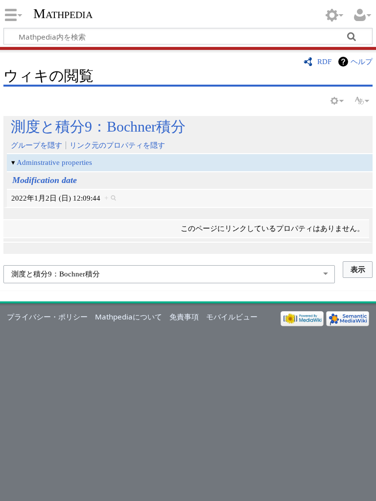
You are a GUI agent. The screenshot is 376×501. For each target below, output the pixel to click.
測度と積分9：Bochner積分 (98, 126)
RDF (324, 61)
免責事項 (184, 316)
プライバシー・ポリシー (47, 316)
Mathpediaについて (128, 316)
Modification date (44, 180)
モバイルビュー (232, 316)
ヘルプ (362, 61)
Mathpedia (63, 13)
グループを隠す (36, 145)
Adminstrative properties (54, 162)
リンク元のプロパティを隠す (117, 145)
